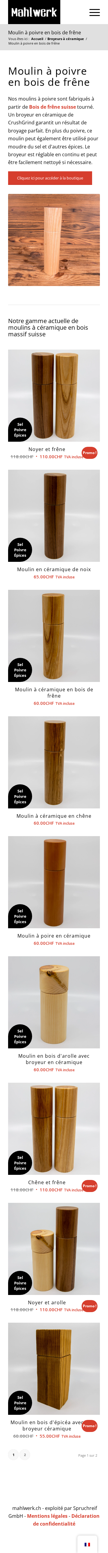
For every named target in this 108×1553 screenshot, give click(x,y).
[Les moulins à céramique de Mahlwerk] (45, 12)
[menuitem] (91, 12)
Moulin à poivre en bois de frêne (44, 32)
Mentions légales (47, 1516)
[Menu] (91, 12)
